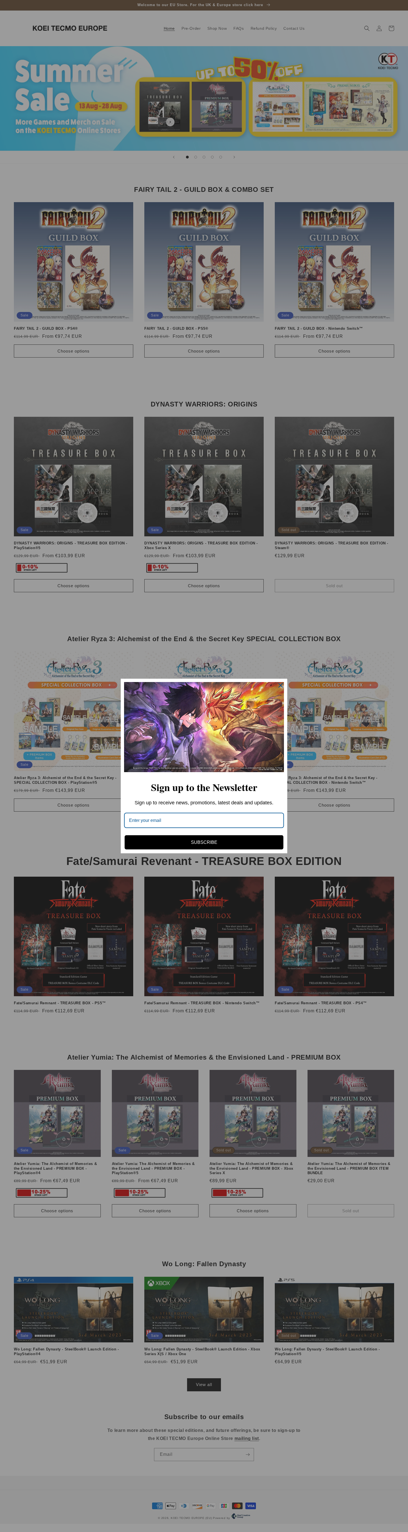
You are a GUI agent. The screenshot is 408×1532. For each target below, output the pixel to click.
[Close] (280, 685)
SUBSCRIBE (204, 842)
